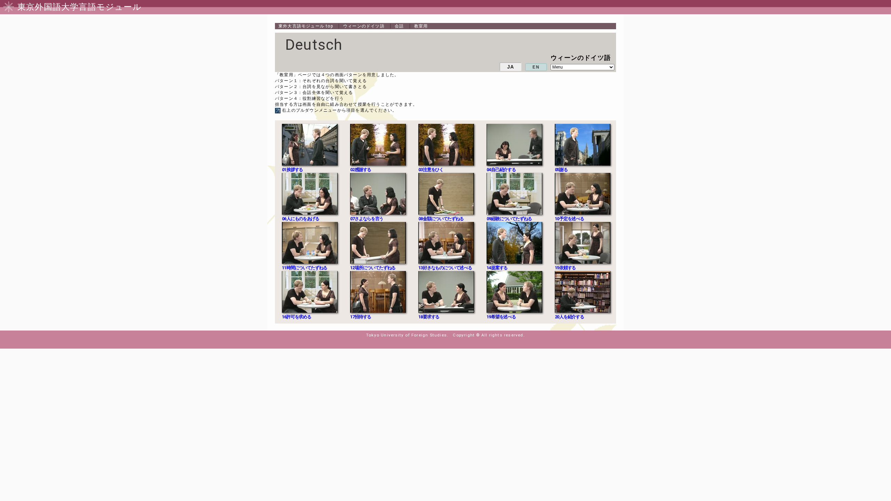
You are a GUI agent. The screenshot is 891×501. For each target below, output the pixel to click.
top (305, 26)
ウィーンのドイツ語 (364, 26)
